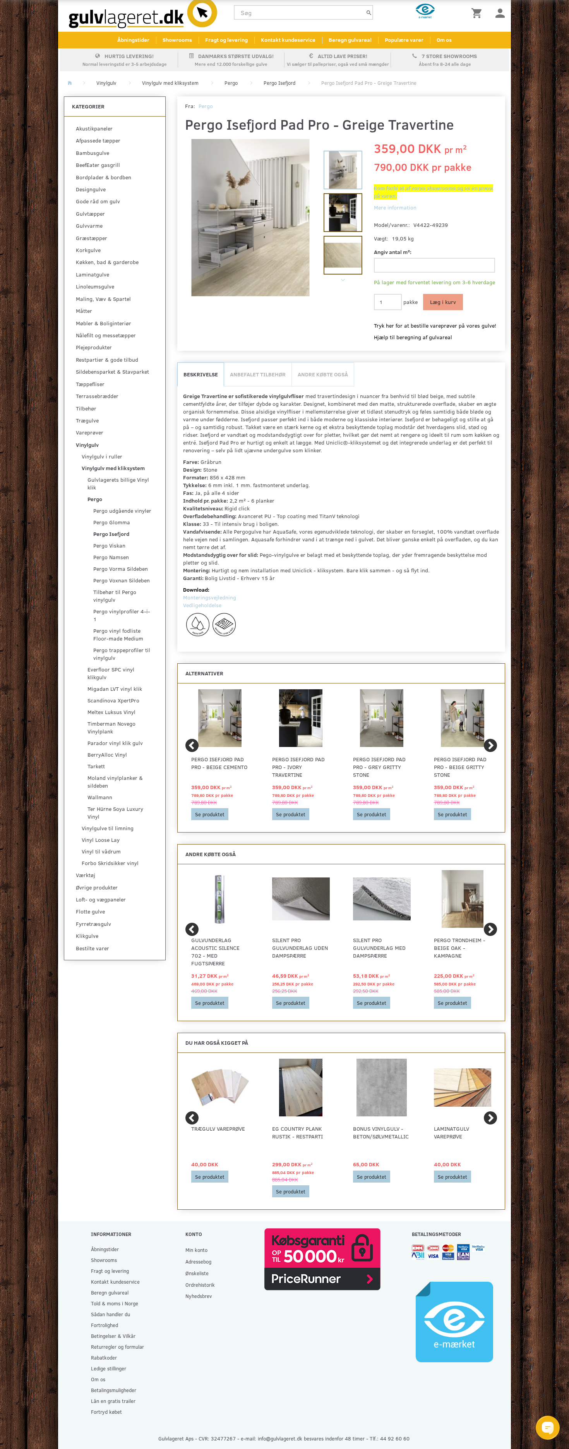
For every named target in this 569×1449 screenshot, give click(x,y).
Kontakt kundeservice (288, 39)
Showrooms (177, 39)
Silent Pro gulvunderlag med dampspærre (379, 947)
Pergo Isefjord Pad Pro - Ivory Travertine (298, 766)
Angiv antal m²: (392, 252)
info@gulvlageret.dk (280, 1438)
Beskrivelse (200, 374)
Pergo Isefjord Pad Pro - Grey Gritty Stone (379, 766)
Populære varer (404, 39)
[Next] (490, 745)
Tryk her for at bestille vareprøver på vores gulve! (435, 325)
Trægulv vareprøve (218, 1128)
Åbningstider (133, 39)
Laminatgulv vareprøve (451, 1132)
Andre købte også (323, 374)
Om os (444, 39)
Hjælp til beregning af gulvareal (413, 337)
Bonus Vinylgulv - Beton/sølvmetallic (381, 1132)
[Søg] (369, 12)
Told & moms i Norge (114, 1303)
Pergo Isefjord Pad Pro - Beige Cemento (219, 763)
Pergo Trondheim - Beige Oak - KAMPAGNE (459, 947)
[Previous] (192, 745)
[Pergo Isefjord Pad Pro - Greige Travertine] (250, 217)
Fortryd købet (106, 1411)
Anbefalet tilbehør (258, 374)
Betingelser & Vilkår (113, 1335)
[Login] (500, 12)
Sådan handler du (110, 1314)
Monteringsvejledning (209, 597)
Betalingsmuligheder (113, 1390)
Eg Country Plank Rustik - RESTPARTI (297, 1132)
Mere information (395, 207)
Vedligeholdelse (202, 605)
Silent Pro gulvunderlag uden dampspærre (300, 947)
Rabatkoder (104, 1357)
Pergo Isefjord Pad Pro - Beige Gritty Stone (460, 766)
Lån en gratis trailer (113, 1400)
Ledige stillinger (108, 1368)
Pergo (206, 106)
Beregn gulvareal (350, 39)
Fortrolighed (104, 1325)
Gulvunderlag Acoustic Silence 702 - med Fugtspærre (215, 951)
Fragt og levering (226, 39)
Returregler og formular (117, 1346)
